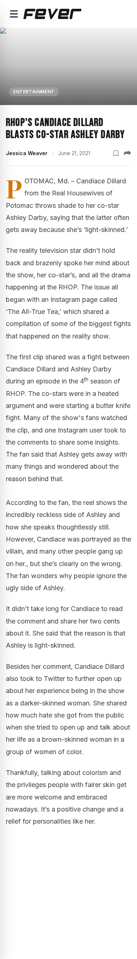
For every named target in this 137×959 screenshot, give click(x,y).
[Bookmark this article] (115, 153)
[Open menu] (14, 14)
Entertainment (33, 91)
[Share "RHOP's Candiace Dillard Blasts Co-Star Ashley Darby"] (127, 153)
